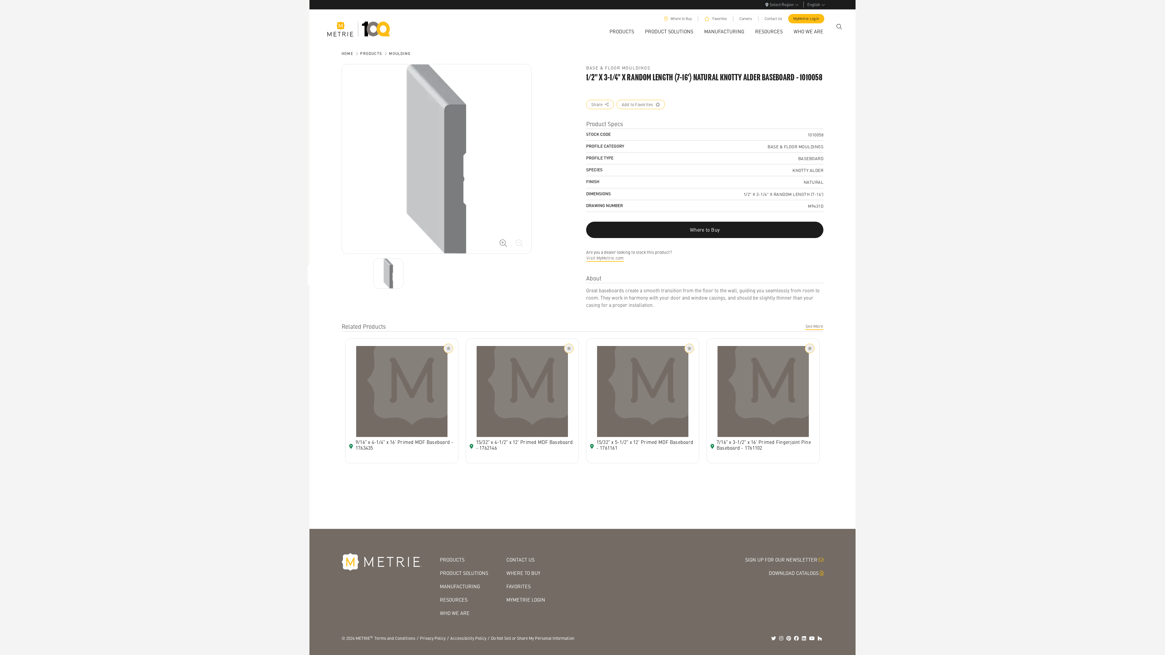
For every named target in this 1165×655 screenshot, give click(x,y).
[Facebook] (796, 638)
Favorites (719, 18)
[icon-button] (503, 243)
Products (371, 53)
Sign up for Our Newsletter (781, 559)
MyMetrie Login (806, 18)
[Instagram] (781, 638)
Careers (745, 18)
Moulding (399, 53)
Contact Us (773, 18)
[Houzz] (820, 638)
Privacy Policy (433, 638)
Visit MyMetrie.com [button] (605, 257)
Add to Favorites (637, 104)
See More (814, 326)
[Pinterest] (788, 638)
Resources (454, 599)
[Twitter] (773, 638)
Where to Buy (681, 18)
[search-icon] (839, 26)
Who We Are (455, 613)
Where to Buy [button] (705, 230)
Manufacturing (460, 586)
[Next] (388, 273)
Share (597, 104)
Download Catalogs (794, 573)
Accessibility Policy (468, 638)
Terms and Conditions (394, 638)
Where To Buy (523, 573)
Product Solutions (464, 573)
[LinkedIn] (804, 638)
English (813, 4)
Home (347, 53)
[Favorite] (448, 348)
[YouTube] (812, 638)
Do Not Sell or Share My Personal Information (532, 638)
